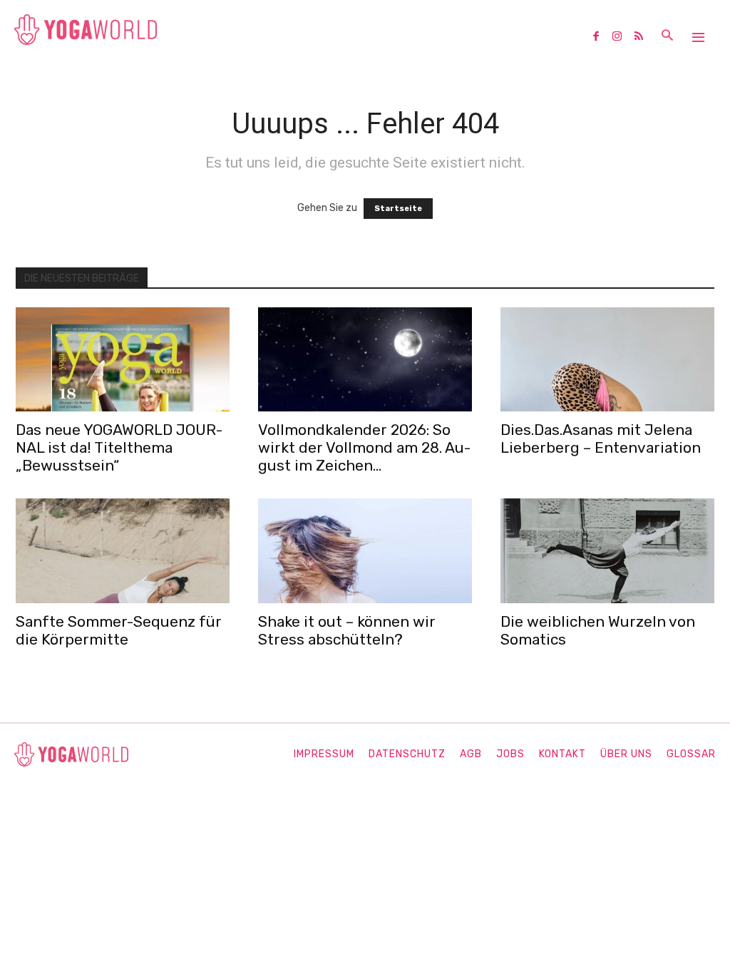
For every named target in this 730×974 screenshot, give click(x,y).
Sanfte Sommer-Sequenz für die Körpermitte (119, 630)
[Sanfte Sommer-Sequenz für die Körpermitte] (123, 550)
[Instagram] (622, 37)
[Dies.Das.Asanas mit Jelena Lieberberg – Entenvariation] (607, 359)
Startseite (398, 208)
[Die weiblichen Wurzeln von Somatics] (607, 550)
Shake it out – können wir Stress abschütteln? (347, 630)
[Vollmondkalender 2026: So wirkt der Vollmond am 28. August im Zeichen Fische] (365, 359)
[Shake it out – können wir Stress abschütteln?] (365, 550)
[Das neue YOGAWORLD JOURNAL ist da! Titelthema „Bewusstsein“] (123, 359)
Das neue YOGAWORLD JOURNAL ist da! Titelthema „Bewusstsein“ (119, 447)
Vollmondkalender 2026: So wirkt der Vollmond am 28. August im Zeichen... (364, 447)
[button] (667, 36)
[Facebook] (601, 37)
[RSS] (643, 37)
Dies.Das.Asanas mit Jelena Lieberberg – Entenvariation (600, 438)
